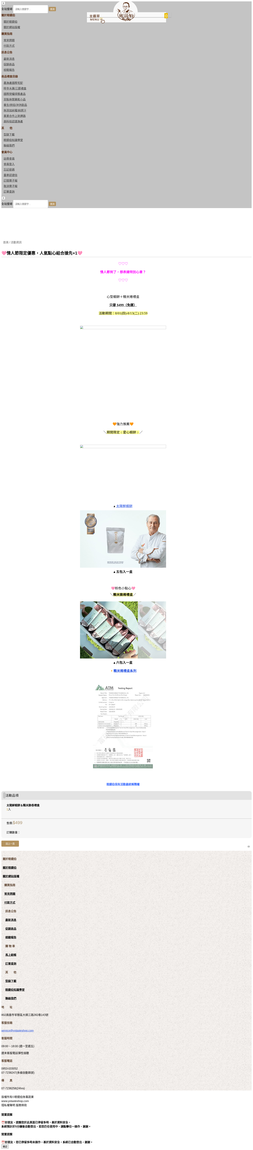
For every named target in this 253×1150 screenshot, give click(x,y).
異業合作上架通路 (15, 116)
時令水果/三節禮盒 (15, 88)
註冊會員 (9, 158)
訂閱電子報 (10, 180)
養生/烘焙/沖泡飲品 (15, 105)
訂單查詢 (9, 191)
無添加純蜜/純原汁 (15, 110)
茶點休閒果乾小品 (15, 99)
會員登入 (9, 164)
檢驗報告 (9, 69)
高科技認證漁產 (13, 121)
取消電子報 (10, 186)
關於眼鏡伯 (10, 867)
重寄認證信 (10, 175)
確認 (5, 1146)
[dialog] (126, 202)
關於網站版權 (12, 27)
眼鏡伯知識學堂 (13, 140)
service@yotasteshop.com (17, 1030)
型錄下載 (9, 134)
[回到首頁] (125, 20)
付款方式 (9, 45)
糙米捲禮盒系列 (125, 671)
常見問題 (9, 40)
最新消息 (9, 58)
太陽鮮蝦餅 (124, 506)
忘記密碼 (9, 169)
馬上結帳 (10, 954)
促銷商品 (9, 64)
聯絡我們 (9, 145)
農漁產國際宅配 (13, 83)
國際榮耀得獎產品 (15, 94)
